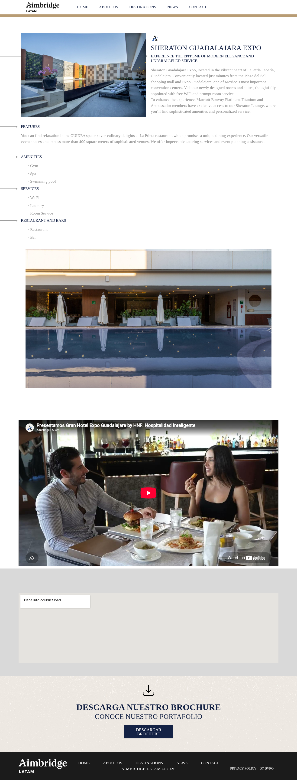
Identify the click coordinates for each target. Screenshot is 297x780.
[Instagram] (254, 763)
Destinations (142, 7)
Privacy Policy (243, 768)
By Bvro (267, 768)
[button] (22, 332)
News (172, 7)
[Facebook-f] (244, 763)
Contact (198, 7)
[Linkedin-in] (263, 763)
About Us (108, 7)
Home (82, 7)
